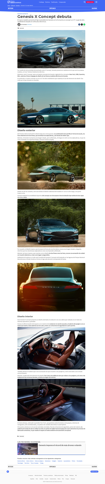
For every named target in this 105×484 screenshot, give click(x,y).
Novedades (79, 461)
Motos (73, 461)
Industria (60, 461)
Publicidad (71, 475)
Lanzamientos (67, 461)
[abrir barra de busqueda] (85, 2)
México (59, 478)
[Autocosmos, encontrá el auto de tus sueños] (14, 2)
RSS (76, 475)
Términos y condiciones (48, 475)
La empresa (30, 475)
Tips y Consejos (34, 463)
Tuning (41, 463)
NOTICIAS (10, 8)
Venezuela (73, 478)
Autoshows (47, 461)
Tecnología (20, 463)
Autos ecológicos (22, 13)
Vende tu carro (90, 2)
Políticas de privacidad (59, 475)
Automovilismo (21, 461)
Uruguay (67, 478)
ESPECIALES (52, 8)
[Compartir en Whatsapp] (84, 24)
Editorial (13, 5)
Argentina (32, 478)
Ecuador (46, 478)
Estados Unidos (53, 478)
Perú (63, 478)
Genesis (22, 28)
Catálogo (41, 2)
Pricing (66, 475)
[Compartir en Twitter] (82, 24)
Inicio (9, 5)
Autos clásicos (30, 461)
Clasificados (54, 2)
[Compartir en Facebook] (79, 24)
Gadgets (54, 461)
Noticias (47, 2)
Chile (37, 478)
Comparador (62, 2)
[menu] (96, 2)
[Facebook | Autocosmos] (8, 471)
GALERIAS (94, 8)
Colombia (41, 478)
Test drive (26, 463)
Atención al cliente (38, 475)
